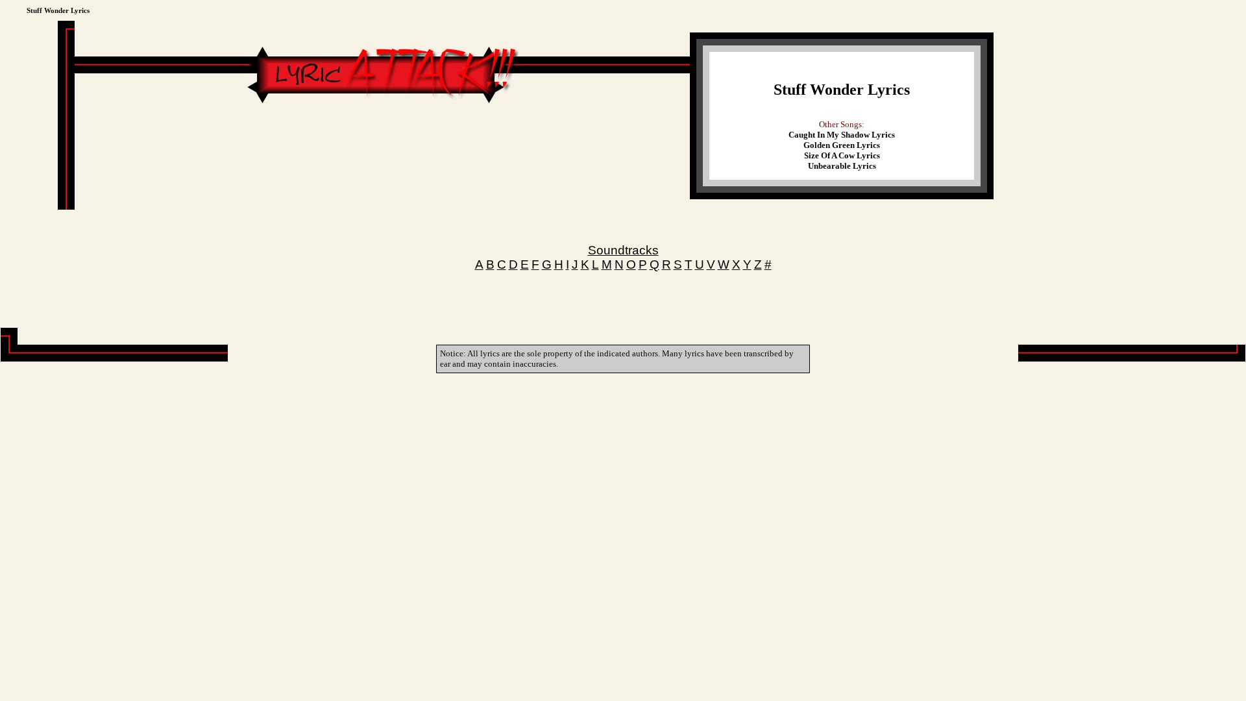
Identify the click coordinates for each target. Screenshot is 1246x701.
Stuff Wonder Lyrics (842, 89)
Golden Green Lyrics (841, 145)
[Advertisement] (382, 145)
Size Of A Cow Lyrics (842, 155)
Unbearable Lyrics (842, 166)
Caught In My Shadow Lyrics (841, 135)
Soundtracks (623, 250)
